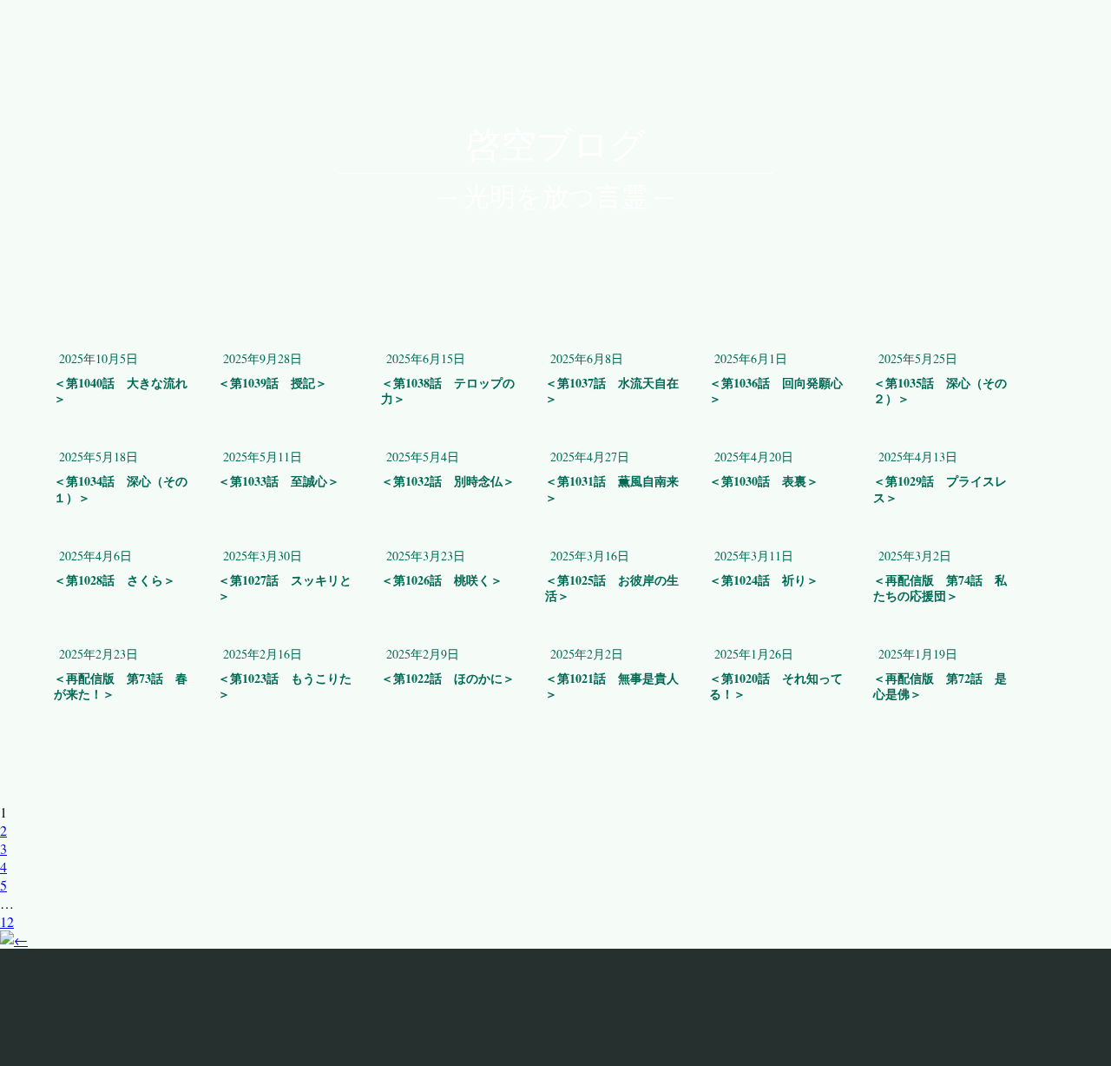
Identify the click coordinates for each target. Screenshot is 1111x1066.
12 (7, 921)
